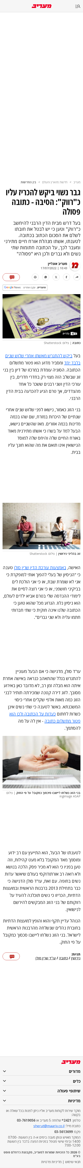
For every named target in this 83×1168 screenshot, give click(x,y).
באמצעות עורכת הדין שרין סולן (40, 567)
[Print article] (35, 277)
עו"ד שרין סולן (46, 958)
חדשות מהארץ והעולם (54, 182)
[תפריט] (79, 6)
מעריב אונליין (57, 263)
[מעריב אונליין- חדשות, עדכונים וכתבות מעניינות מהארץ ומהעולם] (41, 6)
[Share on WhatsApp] (45, 277)
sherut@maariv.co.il (48, 1126)
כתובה (63, 958)
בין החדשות (28, 182)
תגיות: (75, 954)
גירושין (75, 958)
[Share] (76, 277)
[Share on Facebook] (66, 277)
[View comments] (11, 277)
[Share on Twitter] (56, 277)
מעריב (76, 182)
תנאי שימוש (72, 1161)
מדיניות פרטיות (51, 1161)
